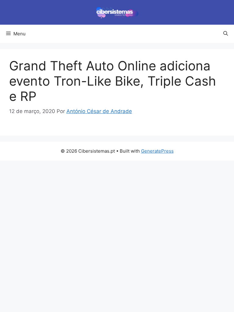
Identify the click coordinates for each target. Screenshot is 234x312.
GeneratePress (157, 151)
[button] (225, 34)
